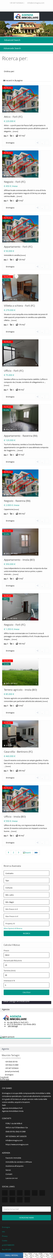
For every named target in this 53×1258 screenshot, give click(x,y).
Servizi (8, 1170)
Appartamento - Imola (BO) (19, 559)
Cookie (4, 1240)
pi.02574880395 (8, 1245)
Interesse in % (9, 981)
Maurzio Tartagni (21, 1038)
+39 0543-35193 (11, 1061)
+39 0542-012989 (11, 1065)
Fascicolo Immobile (13, 1158)
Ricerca (26, 933)
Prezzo (6, 950)
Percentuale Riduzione (13, 960)
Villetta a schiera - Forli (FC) (19, 305)
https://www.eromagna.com (17, 1144)
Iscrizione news (26, 1217)
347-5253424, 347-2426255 (16, 1136)
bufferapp (4, 1079)
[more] (15, 131)
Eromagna (10, 142)
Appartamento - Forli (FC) (18, 246)
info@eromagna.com (35, 3)
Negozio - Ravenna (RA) (17, 500)
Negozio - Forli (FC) (14, 181)
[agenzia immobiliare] (26, 16)
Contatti (9, 1174)
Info (3, 1231)
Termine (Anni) (9, 970)
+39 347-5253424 (16, 3)
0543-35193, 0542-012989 (16, 1131)
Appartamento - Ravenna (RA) (20, 435)
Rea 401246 (6, 1249)
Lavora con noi (12, 1178)
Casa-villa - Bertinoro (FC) (18, 751)
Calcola (26, 992)
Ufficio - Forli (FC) (13, 370)
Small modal (11, 1255)
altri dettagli (13, 1026)
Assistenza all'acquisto (15, 1166)
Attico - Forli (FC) (13, 116)
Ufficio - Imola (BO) (15, 816)
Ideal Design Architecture (16, 1001)
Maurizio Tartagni (10, 1055)
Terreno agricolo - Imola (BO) (20, 689)
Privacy (4, 1236)
